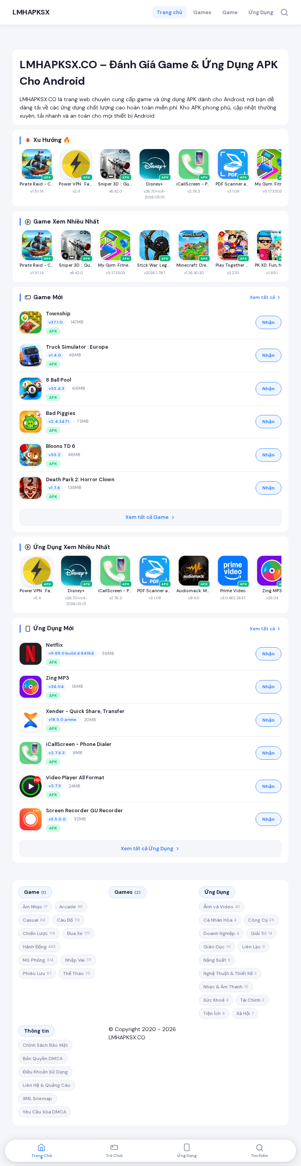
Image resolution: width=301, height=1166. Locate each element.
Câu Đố (68, 920)
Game (230, 12)
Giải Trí (261, 933)
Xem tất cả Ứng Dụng (147, 848)
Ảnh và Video (221, 907)
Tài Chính (252, 1000)
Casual (34, 920)
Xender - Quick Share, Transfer (85, 711)
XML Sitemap (37, 1098)
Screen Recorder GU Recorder (84, 810)
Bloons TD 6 (60, 446)
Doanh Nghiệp (221, 933)
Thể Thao (76, 973)
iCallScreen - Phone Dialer (79, 744)
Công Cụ (261, 920)
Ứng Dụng (260, 12)
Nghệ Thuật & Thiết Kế (230, 973)
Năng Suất (216, 960)
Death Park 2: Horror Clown (80, 479)
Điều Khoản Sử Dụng (45, 1072)
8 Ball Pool (58, 380)
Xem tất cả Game (147, 517)
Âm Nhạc (35, 907)
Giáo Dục (216, 947)
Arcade (71, 907)
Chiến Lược (39, 933)
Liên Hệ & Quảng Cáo (47, 1085)
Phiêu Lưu (37, 973)
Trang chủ (169, 12)
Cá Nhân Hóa (219, 920)
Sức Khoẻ (215, 1000)
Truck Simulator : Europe (77, 347)
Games (202, 12)
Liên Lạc (253, 947)
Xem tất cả (262, 297)
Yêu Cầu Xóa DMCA (44, 1112)
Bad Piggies (60, 413)
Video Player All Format (75, 777)
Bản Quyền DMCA (43, 1058)
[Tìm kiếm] (284, 12)
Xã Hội (245, 1013)
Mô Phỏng (38, 960)
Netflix (54, 645)
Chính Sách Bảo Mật (45, 1045)
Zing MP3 (57, 678)
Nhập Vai (78, 960)
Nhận (268, 322)
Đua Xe (78, 933)
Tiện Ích (214, 1013)
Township (58, 313)
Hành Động (39, 947)
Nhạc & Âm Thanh (225, 987)
